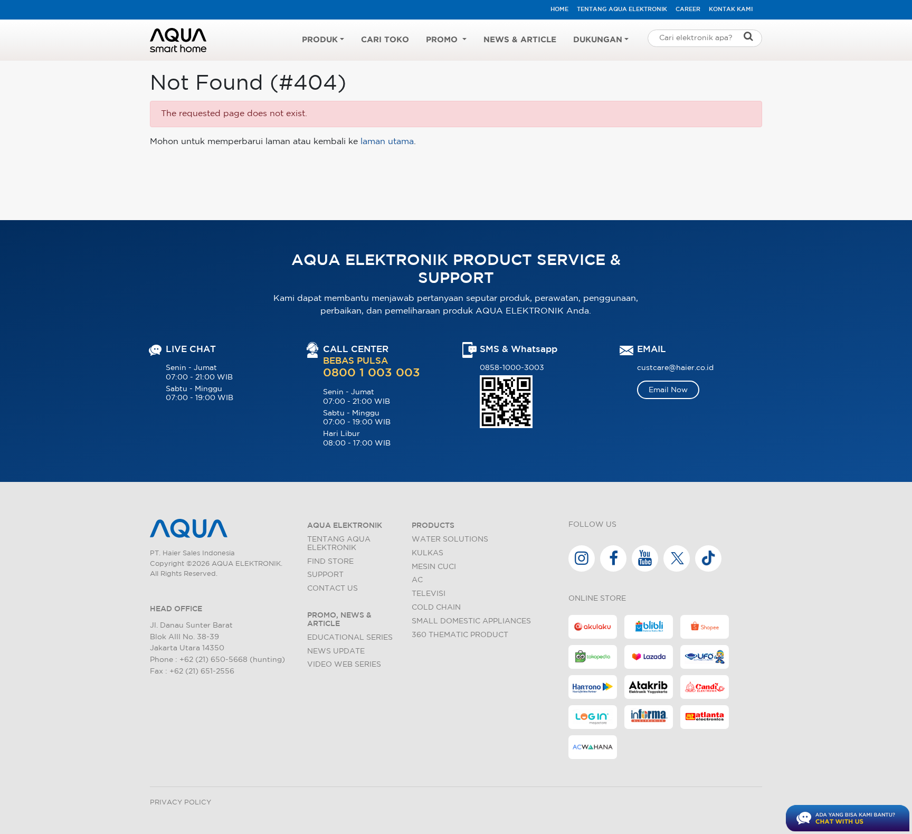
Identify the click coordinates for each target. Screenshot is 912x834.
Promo (443, 39)
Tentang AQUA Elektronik (622, 9)
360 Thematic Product (460, 634)
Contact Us (332, 588)
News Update (336, 651)
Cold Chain (436, 607)
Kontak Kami (731, 9)
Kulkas (427, 552)
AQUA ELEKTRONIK (344, 525)
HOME (559, 9)
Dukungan (597, 39)
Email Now (668, 389)
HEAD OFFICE (176, 608)
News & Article (519, 39)
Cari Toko (385, 39)
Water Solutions (450, 539)
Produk (320, 39)
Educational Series (350, 637)
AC (417, 579)
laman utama (387, 142)
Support (325, 574)
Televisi (428, 593)
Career (688, 9)
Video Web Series (344, 664)
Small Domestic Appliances (471, 621)
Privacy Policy (180, 802)
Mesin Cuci (434, 566)
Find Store (330, 561)
